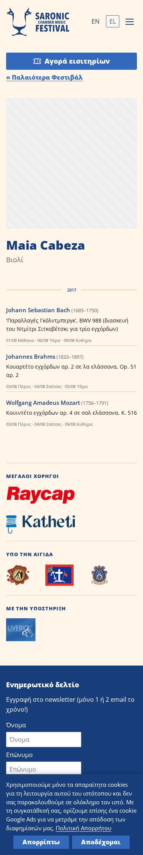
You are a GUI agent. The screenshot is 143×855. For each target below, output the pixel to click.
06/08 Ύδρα (48, 340)
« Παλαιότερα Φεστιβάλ (44, 77)
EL (112, 21)
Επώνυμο (19, 755)
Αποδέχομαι (101, 842)
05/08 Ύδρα (76, 386)
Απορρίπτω (41, 842)
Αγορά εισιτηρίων (77, 61)
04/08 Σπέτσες (47, 386)
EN (96, 21)
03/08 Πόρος (18, 386)
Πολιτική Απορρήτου (83, 828)
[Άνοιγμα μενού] (129, 21)
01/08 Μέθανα (20, 340)
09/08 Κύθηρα (78, 340)
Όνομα (16, 725)
